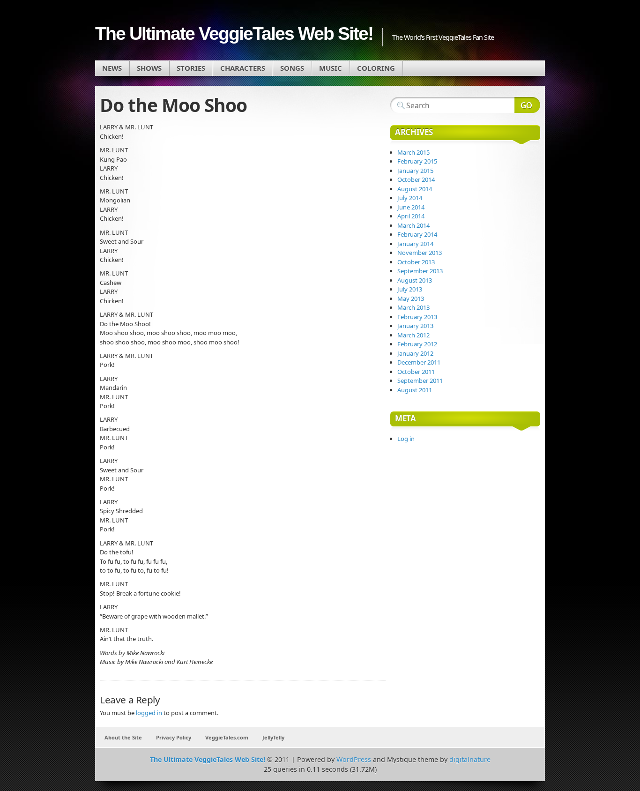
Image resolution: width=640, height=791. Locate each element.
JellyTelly (273, 737)
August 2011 (414, 390)
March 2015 (413, 152)
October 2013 (416, 262)
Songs (292, 68)
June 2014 (410, 207)
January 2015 (415, 170)
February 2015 (417, 161)
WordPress (353, 759)
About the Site (123, 737)
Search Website (527, 105)
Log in (406, 438)
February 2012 (417, 344)
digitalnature (470, 759)
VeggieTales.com (226, 737)
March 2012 (413, 335)
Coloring (376, 68)
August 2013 (414, 280)
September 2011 (420, 380)
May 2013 (410, 298)
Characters (242, 68)
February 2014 (417, 234)
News (112, 68)
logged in (149, 713)
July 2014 (409, 198)
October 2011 (416, 371)
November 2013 (419, 252)
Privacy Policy (173, 737)
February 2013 (417, 317)
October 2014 (416, 179)
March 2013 (413, 307)
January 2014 (415, 243)
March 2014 (413, 225)
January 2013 (415, 325)
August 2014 (414, 189)
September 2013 (420, 271)
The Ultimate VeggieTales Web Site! (234, 33)
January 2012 (415, 353)
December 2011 (418, 362)
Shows (149, 68)
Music (330, 68)
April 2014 (410, 216)
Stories (191, 68)
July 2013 (409, 289)
